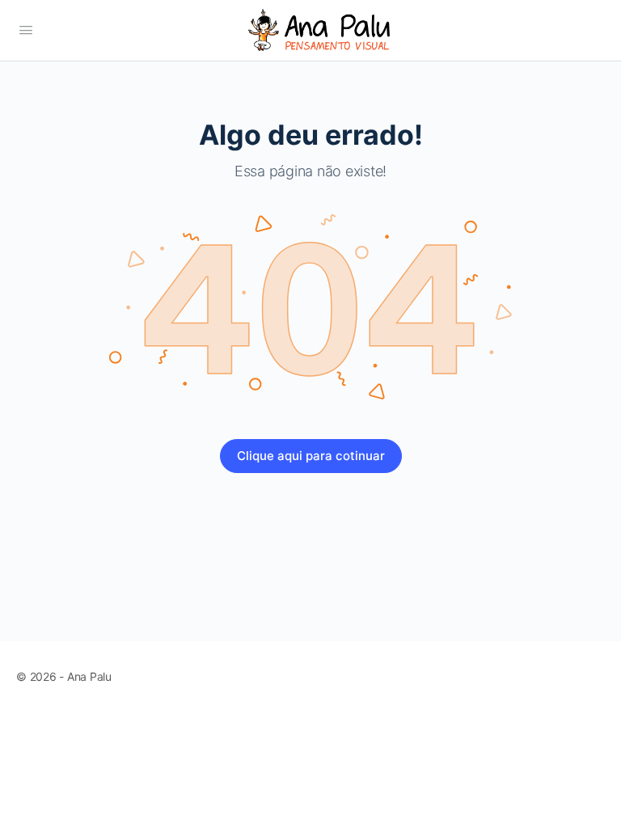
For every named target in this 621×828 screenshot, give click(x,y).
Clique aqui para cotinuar (311, 455)
